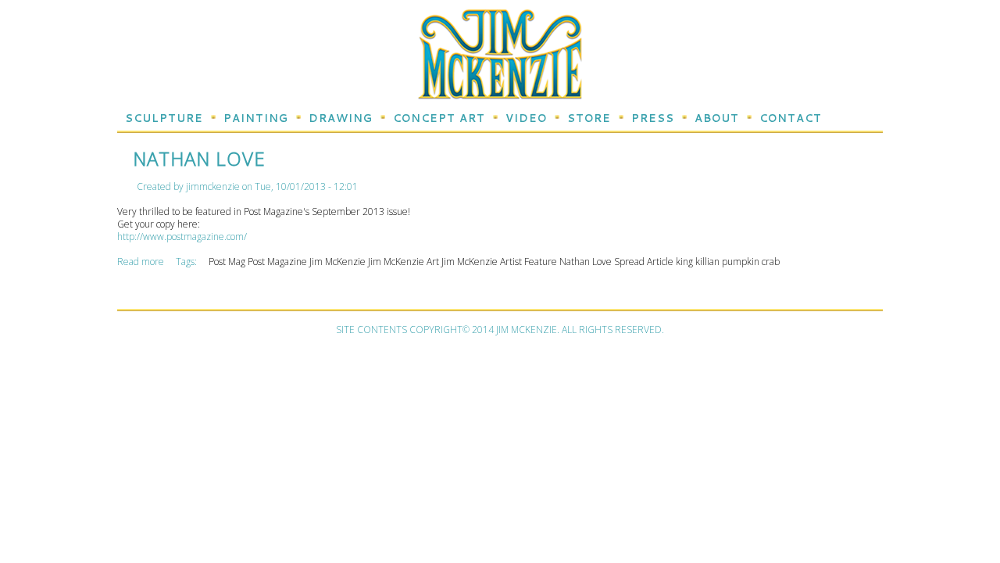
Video (526, 118)
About (717, 118)
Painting (255, 118)
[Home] (500, 92)
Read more (141, 261)
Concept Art (439, 118)
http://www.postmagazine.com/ (182, 236)
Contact (790, 118)
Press (652, 118)
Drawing (341, 118)
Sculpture (164, 118)
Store (589, 118)
